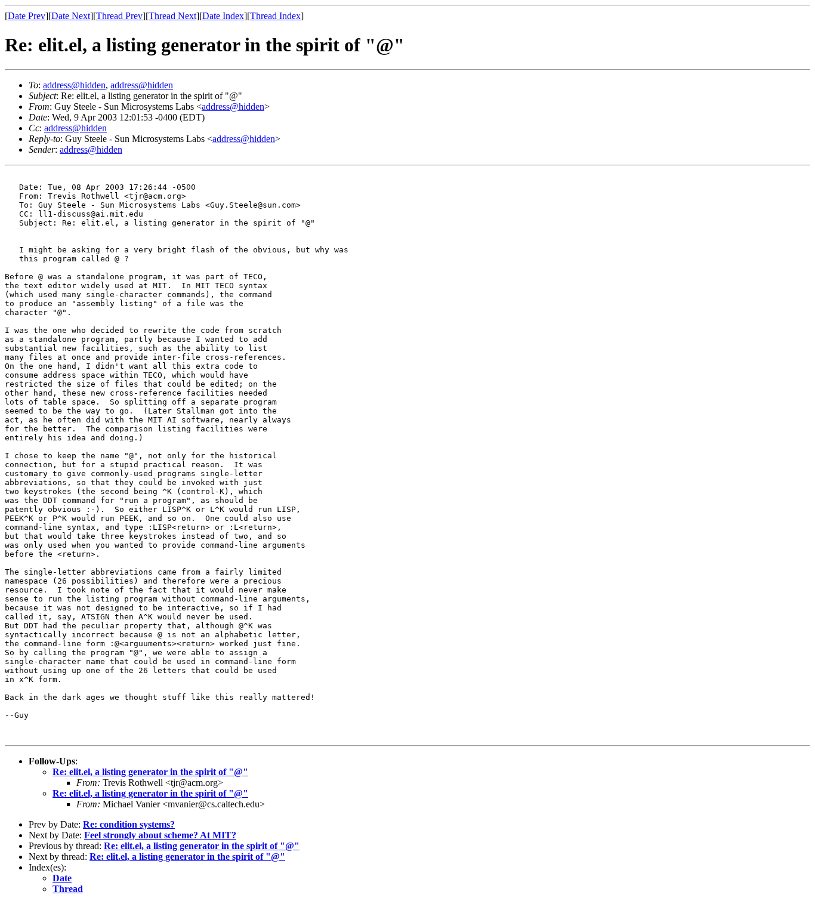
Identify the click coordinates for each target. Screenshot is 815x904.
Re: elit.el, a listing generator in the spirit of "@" (150, 772)
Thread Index (275, 16)
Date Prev (26, 16)
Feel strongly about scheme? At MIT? (160, 835)
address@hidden (74, 85)
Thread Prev (119, 16)
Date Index (223, 16)
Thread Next (172, 16)
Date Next (70, 16)
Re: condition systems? (129, 824)
